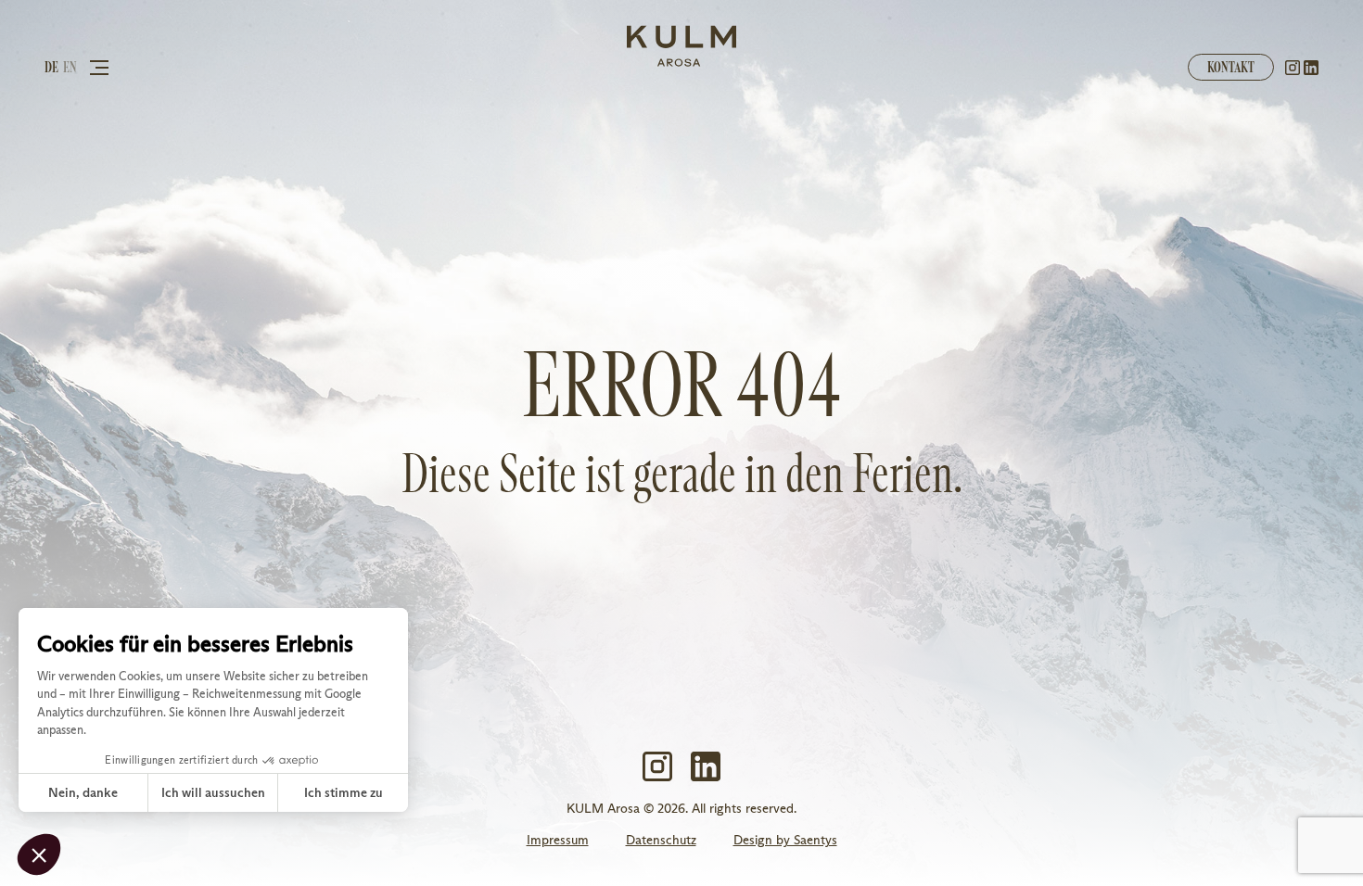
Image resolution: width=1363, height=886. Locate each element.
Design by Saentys (785, 840)
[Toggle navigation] (99, 66)
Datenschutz (661, 840)
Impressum (558, 840)
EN (70, 67)
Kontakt (1231, 67)
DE (51, 67)
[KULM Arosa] (681, 47)
